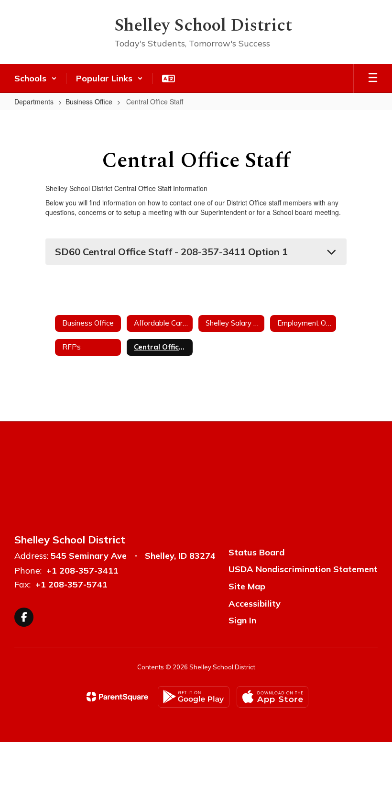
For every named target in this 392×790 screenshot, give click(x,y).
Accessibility (255, 603)
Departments (34, 101)
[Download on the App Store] (272, 697)
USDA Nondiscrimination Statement (303, 569)
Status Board (256, 552)
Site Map (247, 586)
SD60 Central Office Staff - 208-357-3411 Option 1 (171, 252)
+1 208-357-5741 (71, 584)
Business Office (88, 101)
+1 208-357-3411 (82, 570)
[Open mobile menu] (373, 78)
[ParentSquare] (117, 696)
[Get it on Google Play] (193, 697)
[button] (35, 78)
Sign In (242, 620)
